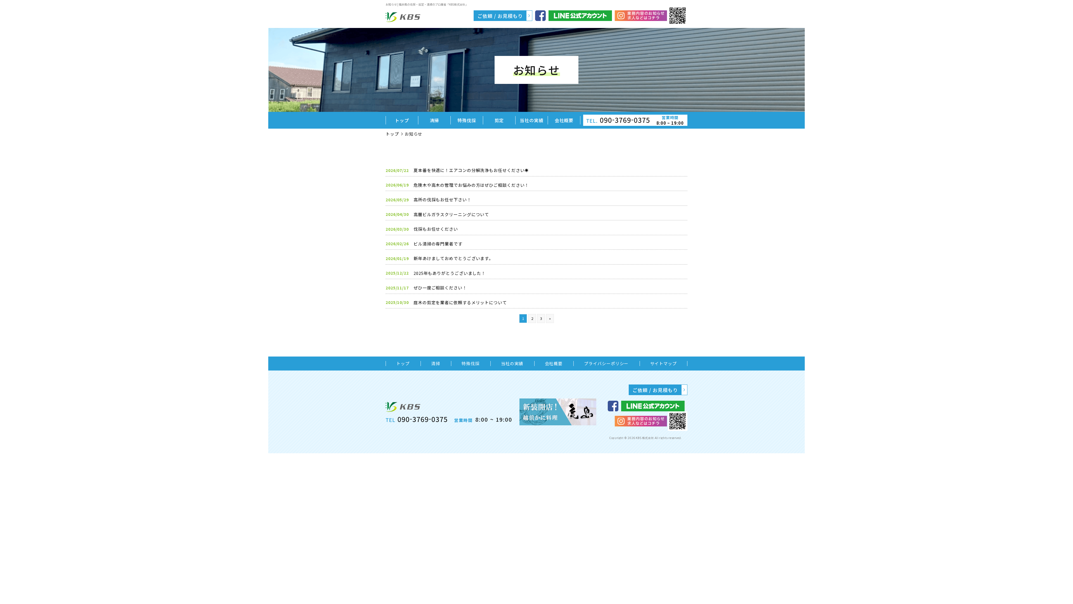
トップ (402, 120)
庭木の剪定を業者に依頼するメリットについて (460, 302)
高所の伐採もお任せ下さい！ (442, 199)
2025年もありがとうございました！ (450, 273)
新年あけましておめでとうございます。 (453, 258)
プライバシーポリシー (606, 363)
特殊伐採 (466, 120)
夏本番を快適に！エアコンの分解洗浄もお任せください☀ (471, 170)
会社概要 (564, 120)
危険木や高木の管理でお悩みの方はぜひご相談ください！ (471, 185)
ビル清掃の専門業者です (438, 244)
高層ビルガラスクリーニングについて (451, 214)
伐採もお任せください (436, 229)
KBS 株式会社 (645, 438)
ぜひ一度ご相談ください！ (440, 288)
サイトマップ (663, 363)
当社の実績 (531, 120)
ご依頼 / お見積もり (500, 15)
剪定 (499, 120)
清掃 (434, 120)
